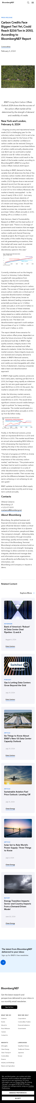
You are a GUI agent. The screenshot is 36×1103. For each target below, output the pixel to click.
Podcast (7, 680)
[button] (3, 962)
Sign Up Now (9, 1007)
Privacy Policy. (20, 1082)
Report (7, 898)
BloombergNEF (8, 2)
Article (7, 733)
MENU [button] (33, 2)
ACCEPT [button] (18, 1098)
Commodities (5, 47)
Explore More (26, 593)
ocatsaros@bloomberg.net (11, 510)
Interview (8, 624)
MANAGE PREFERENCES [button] (18, 1093)
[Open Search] (28, 2)
